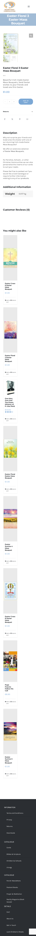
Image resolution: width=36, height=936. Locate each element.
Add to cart (26, 101)
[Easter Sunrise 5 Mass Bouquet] (10, 731)
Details (14, 300)
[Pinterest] (20, 119)
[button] (18, 112)
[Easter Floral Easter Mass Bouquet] (10, 448)
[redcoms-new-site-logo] (9, 2)
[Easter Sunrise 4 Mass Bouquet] (10, 518)
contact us (22, 171)
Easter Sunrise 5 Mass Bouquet (8, 760)
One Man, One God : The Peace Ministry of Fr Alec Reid (10, 402)
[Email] (27, 119)
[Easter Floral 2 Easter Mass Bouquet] (10, 330)
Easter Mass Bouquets (14, 151)
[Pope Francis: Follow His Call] (10, 661)
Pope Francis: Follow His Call (9, 688)
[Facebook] (5, 119)
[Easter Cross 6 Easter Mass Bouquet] (10, 257)
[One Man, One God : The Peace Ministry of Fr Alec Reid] (10, 388)
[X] (12, 119)
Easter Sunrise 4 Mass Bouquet (9, 547)
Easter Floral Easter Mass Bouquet (10, 476)
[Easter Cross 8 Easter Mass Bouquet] (10, 590)
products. (25, 178)
